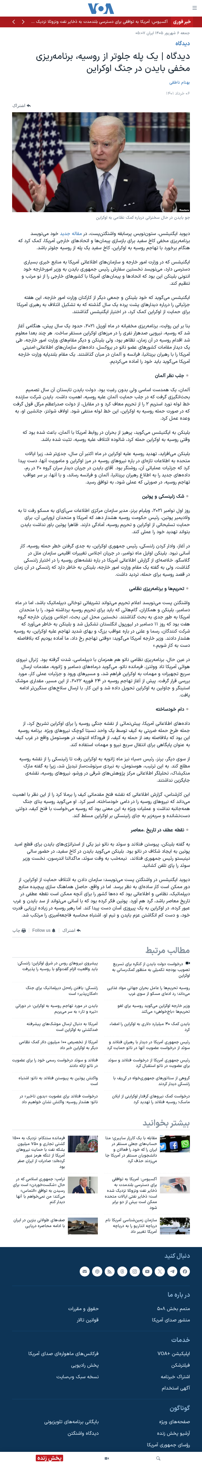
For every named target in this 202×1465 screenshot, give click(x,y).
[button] (23, 22)
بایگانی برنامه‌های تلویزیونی (71, 1422)
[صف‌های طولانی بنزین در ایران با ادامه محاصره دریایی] (83, 1226)
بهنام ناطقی (179, 82)
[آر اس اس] (110, 1271)
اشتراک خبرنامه (175, 1376)
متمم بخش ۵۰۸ (173, 1308)
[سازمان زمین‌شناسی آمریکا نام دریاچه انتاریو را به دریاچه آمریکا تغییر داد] (175, 1226)
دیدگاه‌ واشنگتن (83, 1433)
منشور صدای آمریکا (171, 1320)
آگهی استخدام (176, 1388)
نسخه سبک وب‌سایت (77, 1376)
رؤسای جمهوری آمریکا (168, 1444)
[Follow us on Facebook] (185, 1271)
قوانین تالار (88, 1320)
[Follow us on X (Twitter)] (160, 1271)
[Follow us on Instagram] (135, 1271)
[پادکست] (97, 1271)
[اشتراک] (85, 1271)
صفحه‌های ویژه (174, 1422)
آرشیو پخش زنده (173, 1433)
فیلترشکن (180, 1365)
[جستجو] (158, 1458)
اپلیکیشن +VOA (174, 1353)
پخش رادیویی (85, 1365)
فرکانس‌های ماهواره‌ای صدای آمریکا (63, 1353)
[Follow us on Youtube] (147, 1271)
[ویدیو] (107, 1458)
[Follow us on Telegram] (172, 1271)
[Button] (21, 105)
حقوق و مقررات (83, 1308)
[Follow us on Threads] (122, 1271)
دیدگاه (182, 44)
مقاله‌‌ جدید (70, 233)
